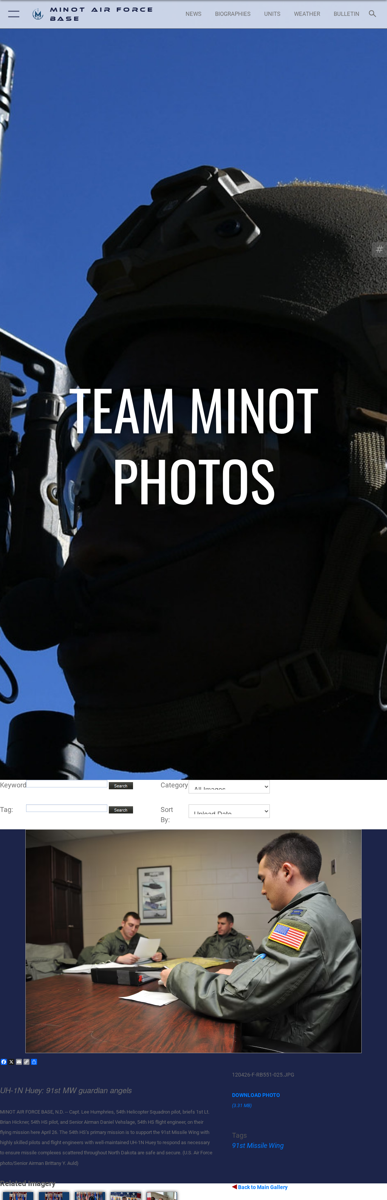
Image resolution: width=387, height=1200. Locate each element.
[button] (12, 14)
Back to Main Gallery (262, 1187)
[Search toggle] (374, 14)
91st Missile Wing (258, 1145)
